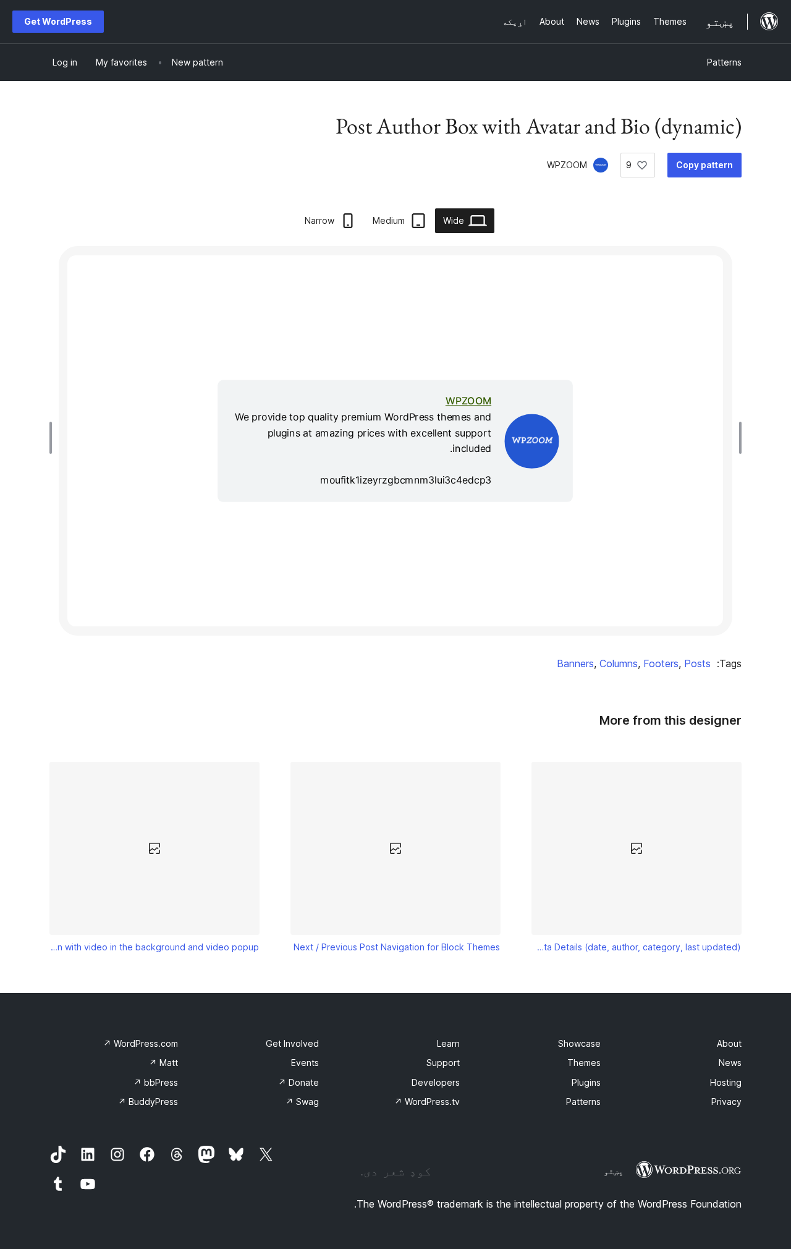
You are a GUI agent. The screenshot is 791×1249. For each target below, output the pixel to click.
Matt (163, 1062)
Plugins (586, 1082)
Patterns (724, 62)
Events (305, 1062)
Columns (618, 663)
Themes (584, 1062)
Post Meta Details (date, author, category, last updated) (637, 947)
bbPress (155, 1082)
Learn (448, 1043)
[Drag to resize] (737, 438)
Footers (661, 663)
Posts (697, 663)
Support (443, 1062)
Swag (302, 1101)
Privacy (726, 1101)
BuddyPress (148, 1101)
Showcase (579, 1043)
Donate (298, 1082)
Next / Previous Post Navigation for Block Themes (397, 947)
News (730, 1062)
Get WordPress (58, 21)
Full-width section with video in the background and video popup (155, 947)
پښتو (614, 1171)
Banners (575, 663)
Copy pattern (704, 165)
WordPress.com (140, 1043)
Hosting (726, 1082)
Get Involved (292, 1043)
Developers (436, 1082)
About (729, 1043)
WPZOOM (567, 165)
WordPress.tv (427, 1101)
